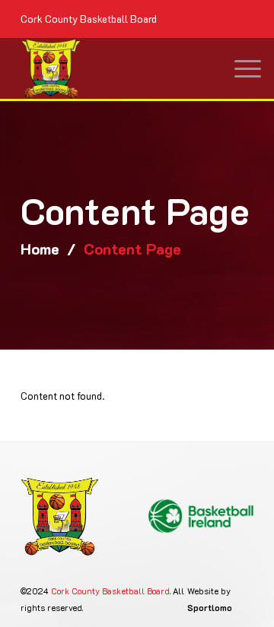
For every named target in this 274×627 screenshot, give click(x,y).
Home (40, 248)
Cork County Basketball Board (110, 591)
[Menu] (240, 68)
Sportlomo (209, 607)
